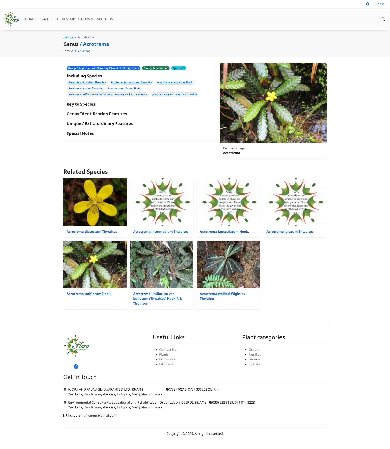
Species (254, 364)
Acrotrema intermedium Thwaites (131, 82)
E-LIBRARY (86, 19)
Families (255, 354)
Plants (164, 354)
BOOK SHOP (65, 19)
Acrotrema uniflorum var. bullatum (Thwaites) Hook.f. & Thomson (107, 94)
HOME (30, 19)
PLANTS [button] (44, 19)
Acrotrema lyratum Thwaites (85, 88)
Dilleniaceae (82, 51)
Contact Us (167, 349)
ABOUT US (105, 19)
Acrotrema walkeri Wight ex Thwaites (174, 94)
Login (380, 4)
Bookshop (167, 359)
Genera (254, 359)
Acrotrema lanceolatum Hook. (175, 82)
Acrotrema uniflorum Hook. (124, 88)
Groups (254, 349)
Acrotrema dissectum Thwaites (87, 82)
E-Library (166, 364)
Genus (68, 37)
